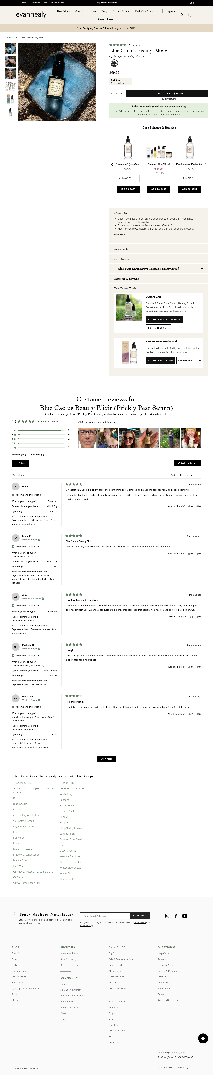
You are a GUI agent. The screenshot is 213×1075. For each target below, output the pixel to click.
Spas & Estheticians (70, 965)
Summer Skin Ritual (159, 164)
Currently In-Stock (23, 821)
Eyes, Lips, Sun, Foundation (26, 988)
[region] (139, 438)
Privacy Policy (182, 1068)
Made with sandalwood (26, 855)
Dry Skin (113, 953)
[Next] (205, 164)
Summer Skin (67, 834)
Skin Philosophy (68, 959)
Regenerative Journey (72, 788)
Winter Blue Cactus (70, 868)
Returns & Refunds (167, 971)
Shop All (64, 817)
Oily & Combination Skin (27, 883)
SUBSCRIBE (140, 915)
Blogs (112, 1013)
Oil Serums (19, 877)
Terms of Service (165, 1068)
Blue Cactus (20, 804)
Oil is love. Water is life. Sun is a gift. (33, 872)
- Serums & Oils (22, 783)
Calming (18, 809)
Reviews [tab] (19, 455)
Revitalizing (66, 794)
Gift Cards (16, 1000)
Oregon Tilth (67, 783)
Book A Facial (67, 1001)
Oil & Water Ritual (117, 988)
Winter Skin (66, 873)
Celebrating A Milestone (26, 815)
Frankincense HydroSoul (189, 164)
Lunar (16, 843)
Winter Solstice (68, 879)
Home (9, 38)
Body (14, 965)
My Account (164, 988)
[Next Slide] (198, 438)
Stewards (113, 1007)
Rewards (36, 3)
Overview (114, 1042)
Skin (111, 1036)
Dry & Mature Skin (23, 826)
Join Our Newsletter (70, 990)
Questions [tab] (37, 455)
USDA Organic (68, 851)
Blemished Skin (117, 976)
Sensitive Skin (67, 805)
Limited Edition (19, 976)
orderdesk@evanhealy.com (171, 1052)
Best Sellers (19, 798)
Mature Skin (20, 860)
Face (16, 832)
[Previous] (112, 164)
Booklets (113, 1025)
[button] (80, 11)
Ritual (14, 994)
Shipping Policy (165, 965)
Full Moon (19, 838)
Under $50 (66, 845)
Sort (173, 475)
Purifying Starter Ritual (95, 28)
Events (63, 984)
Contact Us (163, 982)
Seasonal (65, 800)
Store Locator (164, 976)
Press (63, 1013)
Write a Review (190, 463)
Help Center (164, 953)
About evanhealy (69, 953)
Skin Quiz (114, 982)
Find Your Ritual (19, 971)
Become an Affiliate (70, 1007)
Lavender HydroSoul (128, 164)
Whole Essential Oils (71, 862)
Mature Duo (153, 296)
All (17, 38)
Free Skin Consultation (53, 3)
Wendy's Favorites (70, 856)
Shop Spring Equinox (71, 828)
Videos (112, 1019)
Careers (161, 994)
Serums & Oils (67, 811)
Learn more (179, 311)
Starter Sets (17, 982)
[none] (10, 48)
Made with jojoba (23, 849)
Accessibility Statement (169, 1000)
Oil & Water (19, 866)
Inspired (64, 1019)
